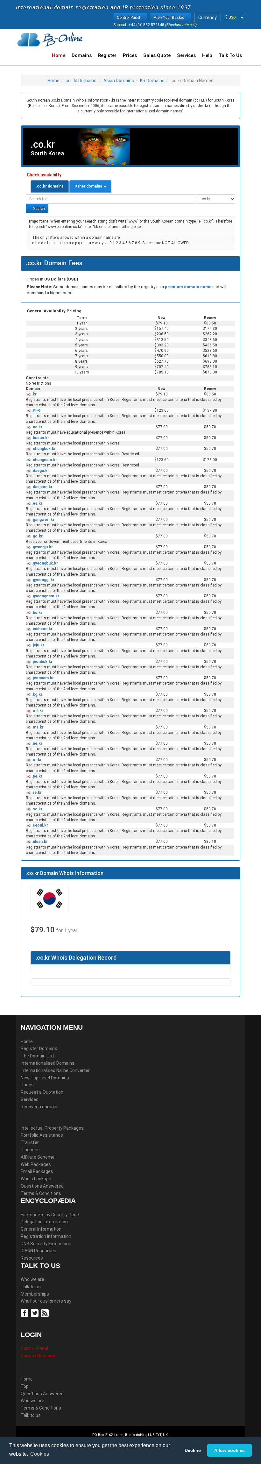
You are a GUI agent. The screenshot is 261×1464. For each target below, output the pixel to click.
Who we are (32, 1279)
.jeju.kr (37, 645)
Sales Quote (157, 55)
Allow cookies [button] (229, 1450)
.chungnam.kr (44, 460)
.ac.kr (36, 427)
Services (186, 55)
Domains (82, 55)
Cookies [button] (39, 1454)
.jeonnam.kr (42, 678)
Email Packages (37, 1171)
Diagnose (30, 1149)
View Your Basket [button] (169, 17)
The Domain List (37, 1055)
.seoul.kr (39, 825)
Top (25, 1386)
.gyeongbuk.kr (44, 563)
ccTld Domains (81, 80)
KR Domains (152, 80)
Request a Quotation (42, 1092)
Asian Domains (118, 80)
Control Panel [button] (129, 17)
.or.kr (36, 759)
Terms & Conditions (41, 1193)
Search (38, 208)
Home (58, 55)
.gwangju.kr (42, 547)
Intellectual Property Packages (52, 1128)
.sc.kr (36, 809)
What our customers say (46, 1301)
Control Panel (34, 1348)
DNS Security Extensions (46, 1243)
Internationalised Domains (47, 1063)
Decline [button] (193, 1450)
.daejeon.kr (42, 487)
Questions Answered (42, 1186)
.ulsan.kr (39, 841)
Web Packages (36, 1164)
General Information (41, 1229)
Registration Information (46, 1236)
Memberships (35, 1294)
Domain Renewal (38, 1355)
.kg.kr (36, 694)
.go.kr (37, 536)
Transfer (30, 1142)
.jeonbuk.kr (42, 661)
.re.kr (36, 792)
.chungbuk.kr (43, 448)
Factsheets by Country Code (50, 1214)
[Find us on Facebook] (25, 1312)
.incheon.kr (42, 629)
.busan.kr (40, 438)
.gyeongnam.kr (45, 596)
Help (207, 55)
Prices (130, 55)
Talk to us (31, 1286)
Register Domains (39, 1048)
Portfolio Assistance (42, 1135)
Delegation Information (44, 1221)
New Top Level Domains (45, 1077)
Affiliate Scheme (37, 1157)
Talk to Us (230, 55)
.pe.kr (36, 776)
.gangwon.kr (42, 519)
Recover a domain (39, 1106)
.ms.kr (37, 727)
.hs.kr (36, 612)
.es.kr (36, 503)
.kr (34, 394)
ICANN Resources (38, 1250)
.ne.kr (36, 743)
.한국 (35, 410)
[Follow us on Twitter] (35, 1312)
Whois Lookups (36, 1178)
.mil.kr (37, 710)
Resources (32, 1258)
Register (107, 55)
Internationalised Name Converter (55, 1070)
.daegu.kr (40, 470)
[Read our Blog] (45, 1312)
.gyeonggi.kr (42, 580)
